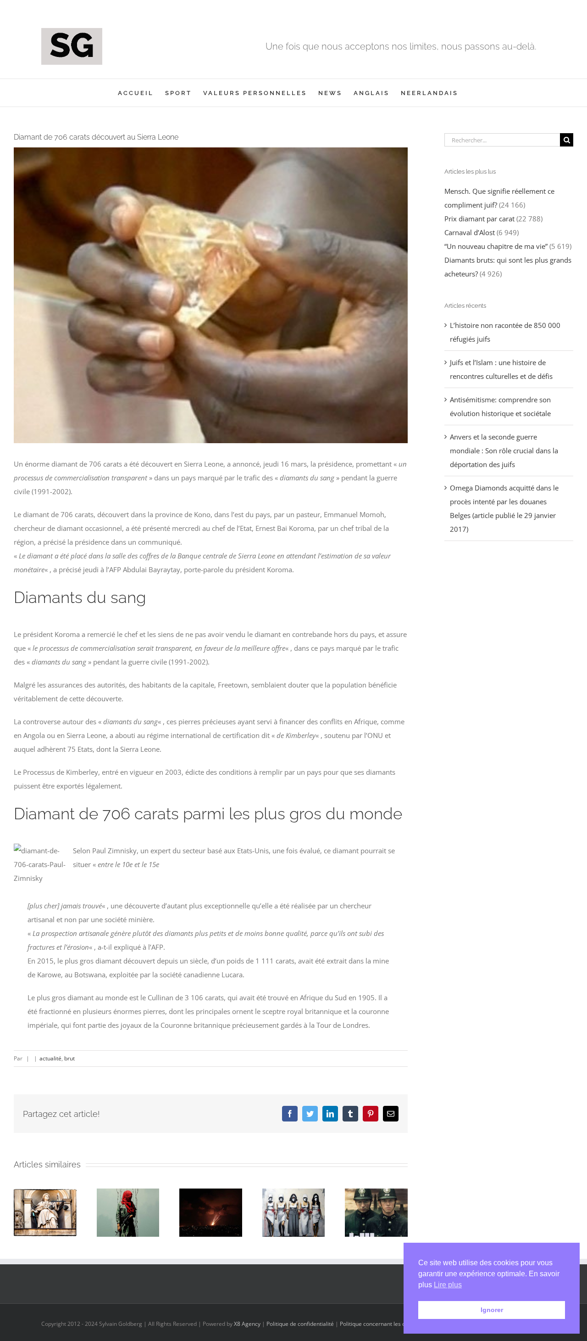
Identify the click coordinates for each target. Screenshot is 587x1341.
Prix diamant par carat (479, 218)
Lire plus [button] (448, 1285)
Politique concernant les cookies (380, 1324)
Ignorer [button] (492, 1309)
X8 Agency (247, 1324)
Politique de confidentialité (300, 1324)
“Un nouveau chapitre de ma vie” (496, 246)
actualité (50, 1058)
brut (69, 1058)
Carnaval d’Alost (469, 232)
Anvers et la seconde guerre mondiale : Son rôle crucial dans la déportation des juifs (504, 450)
